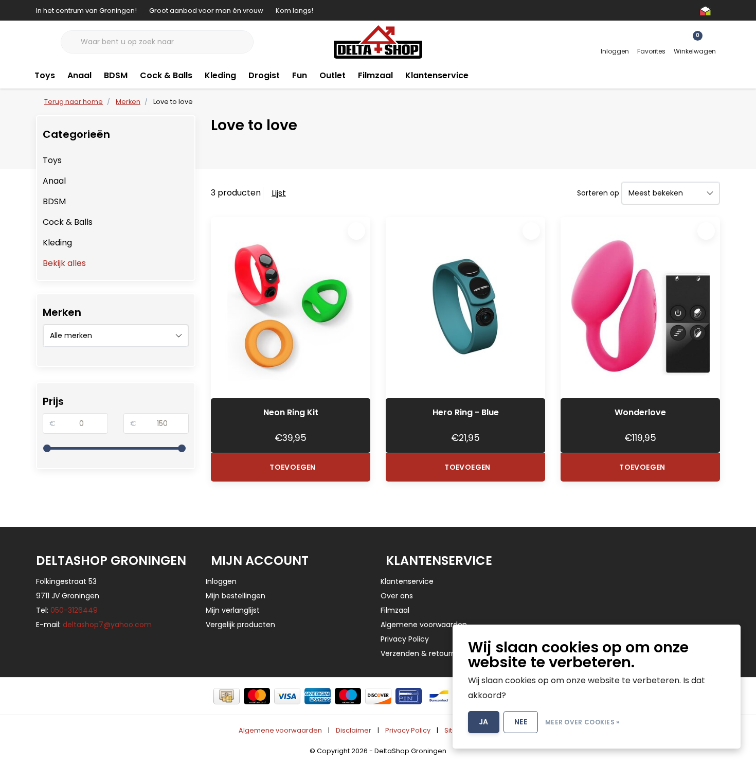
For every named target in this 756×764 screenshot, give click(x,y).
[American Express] (317, 696)
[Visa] (287, 696)
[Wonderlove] (640, 307)
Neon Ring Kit (290, 412)
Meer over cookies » (582, 722)
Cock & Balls (166, 75)
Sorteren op (598, 193)
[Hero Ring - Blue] (465, 307)
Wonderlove (640, 412)
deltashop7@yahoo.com (107, 624)
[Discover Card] (378, 696)
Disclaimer (353, 730)
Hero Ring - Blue (466, 412)
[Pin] (408, 696)
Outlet (332, 75)
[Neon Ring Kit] (290, 307)
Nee (520, 722)
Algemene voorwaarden (280, 730)
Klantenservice (437, 75)
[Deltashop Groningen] (378, 41)
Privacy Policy (407, 730)
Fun (299, 75)
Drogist (264, 75)
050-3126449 (74, 610)
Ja (484, 722)
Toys (44, 75)
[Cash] (226, 696)
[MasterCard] (257, 696)
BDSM (116, 75)
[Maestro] (348, 696)
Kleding (220, 75)
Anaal (79, 75)
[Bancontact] (439, 696)
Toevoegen (292, 467)
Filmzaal (375, 75)
